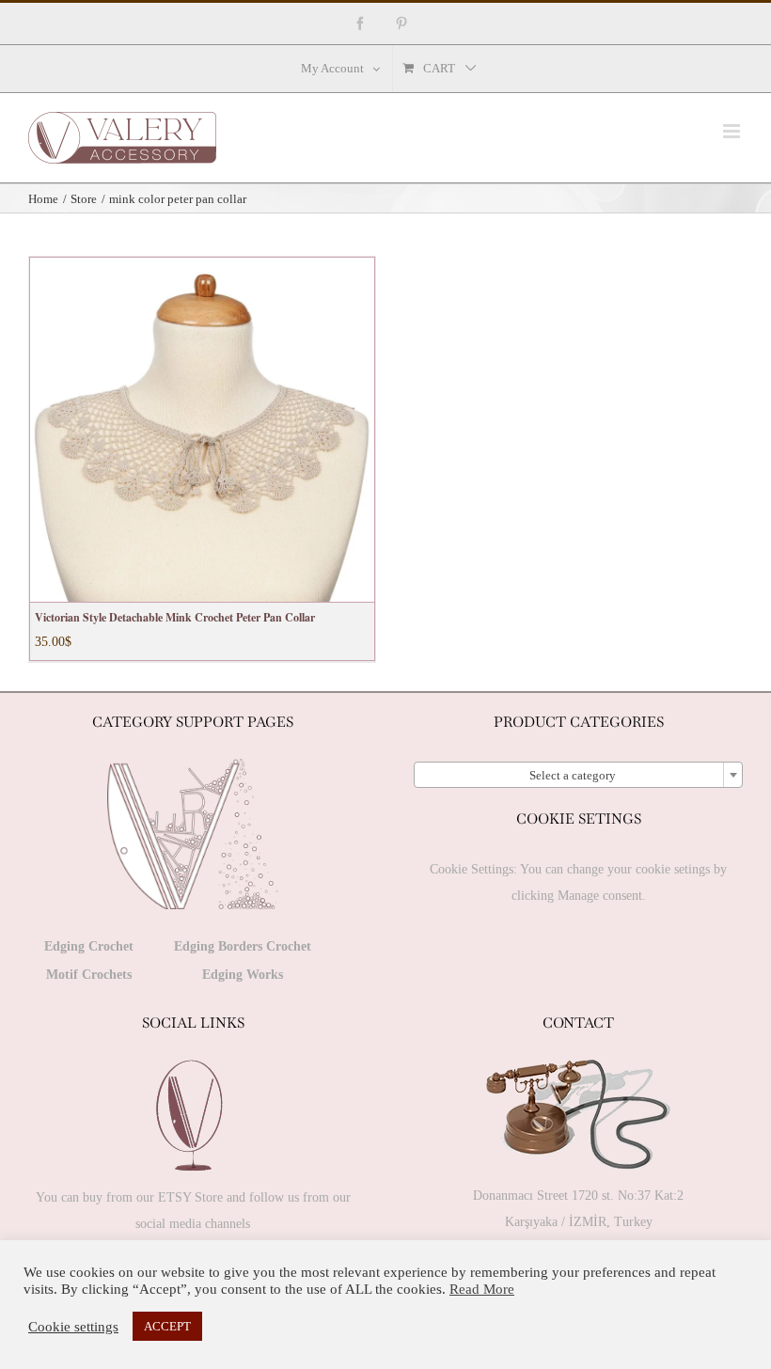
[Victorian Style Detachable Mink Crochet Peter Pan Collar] (202, 430)
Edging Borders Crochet (242, 946)
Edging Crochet (89, 946)
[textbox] (578, 776)
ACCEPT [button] (167, 1326)
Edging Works (242, 975)
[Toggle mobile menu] (733, 131)
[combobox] (578, 775)
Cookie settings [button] (73, 1326)
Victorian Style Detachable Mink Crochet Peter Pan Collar (175, 617)
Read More (481, 1289)
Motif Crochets (89, 975)
